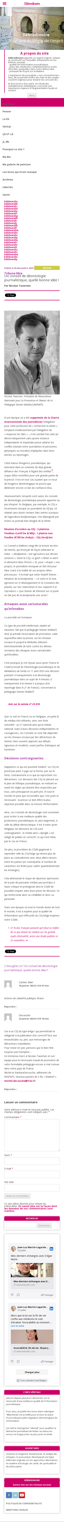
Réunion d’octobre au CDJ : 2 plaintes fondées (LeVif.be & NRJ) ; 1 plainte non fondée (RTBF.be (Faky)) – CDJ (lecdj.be (28, 533)
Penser (7, 111)
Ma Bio (7, 156)
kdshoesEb (11, 203)
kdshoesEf (10, 213)
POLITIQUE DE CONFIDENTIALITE (24, 1503)
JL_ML (6, 141)
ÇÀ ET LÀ (8, 134)
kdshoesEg (11, 215)
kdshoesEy (10, 259)
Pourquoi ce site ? (13, 149)
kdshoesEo (11, 235)
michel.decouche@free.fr (19, 1080)
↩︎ (27, 940)
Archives (8, 179)
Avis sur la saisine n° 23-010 (24, 704)
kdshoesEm (11, 230)
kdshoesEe (11, 211)
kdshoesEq (11, 240)
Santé (6, 194)
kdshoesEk (11, 225)
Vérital (7, 126)
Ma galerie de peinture (17, 164)
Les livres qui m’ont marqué (20, 172)
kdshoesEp (11, 237)
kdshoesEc (10, 206)
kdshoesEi (10, 220)
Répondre (10, 1006)
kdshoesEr (10, 242)
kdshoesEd (11, 208)
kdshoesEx (10, 256)
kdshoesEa (11, 201)
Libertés (8, 187)
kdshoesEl (10, 227)
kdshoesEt (10, 247)
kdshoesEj (10, 223)
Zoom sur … (10, 103)
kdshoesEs (10, 244)
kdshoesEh (11, 218)
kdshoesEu (11, 249)
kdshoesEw (11, 254)
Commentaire (13, 1117)
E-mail (8, 1168)
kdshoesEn (11, 232)
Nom (8, 1155)
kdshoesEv (10, 252)
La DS (6, 119)
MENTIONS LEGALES (17, 1509)
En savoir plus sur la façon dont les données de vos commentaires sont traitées (30, 1208)
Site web (9, 1182)
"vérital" (34, 1428)
